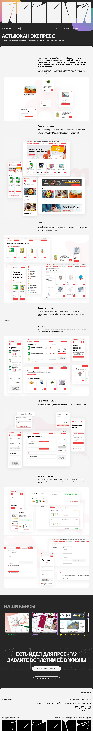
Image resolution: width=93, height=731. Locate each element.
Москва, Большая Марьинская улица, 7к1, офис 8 (73, 718)
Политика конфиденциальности (79, 699)
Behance (86, 692)
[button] (72, 28)
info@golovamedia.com (10, 718)
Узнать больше (36, 727)
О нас (57, 28)
